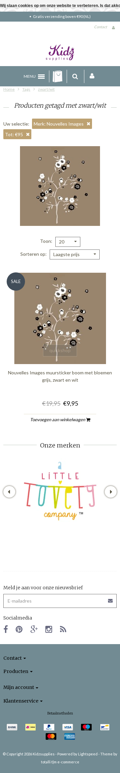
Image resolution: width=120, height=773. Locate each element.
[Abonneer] (60, 598)
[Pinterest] (19, 629)
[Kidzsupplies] (60, 52)
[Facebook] (5, 629)
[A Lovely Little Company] (60, 491)
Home (9, 89)
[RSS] (63, 629)
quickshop (60, 350)
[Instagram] (48, 629)
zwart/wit (46, 89)
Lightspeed (88, 754)
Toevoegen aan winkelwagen (58, 419)
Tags (26, 89)
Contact (100, 27)
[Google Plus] (34, 629)
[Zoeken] (75, 76)
